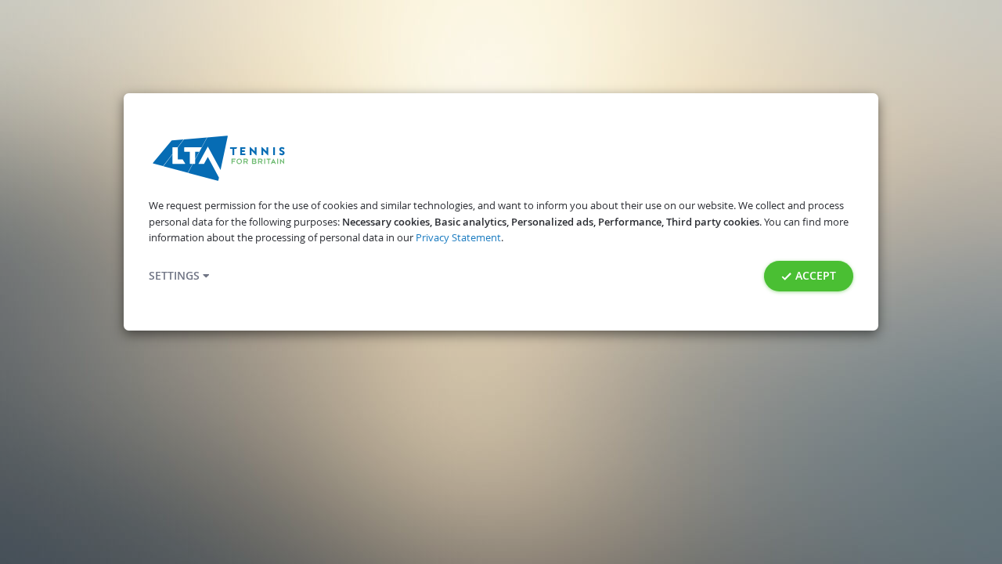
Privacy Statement (458, 237)
